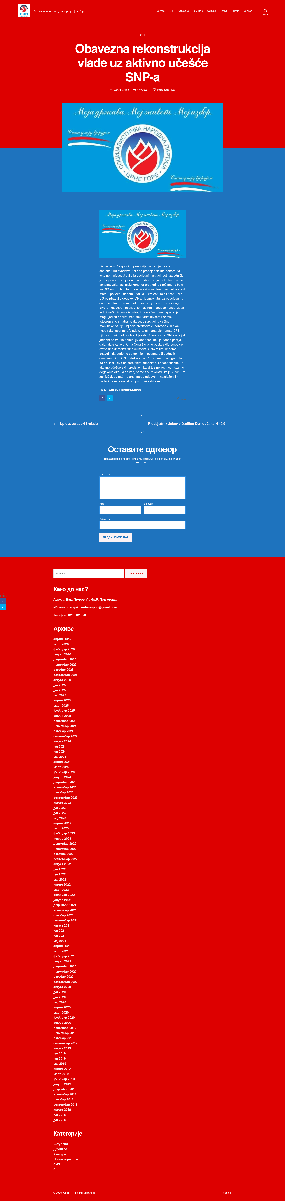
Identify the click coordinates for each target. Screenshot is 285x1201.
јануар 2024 (62, 777)
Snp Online (123, 89)
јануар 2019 (62, 1084)
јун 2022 (59, 874)
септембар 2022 (65, 859)
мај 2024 (59, 756)
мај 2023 (59, 818)
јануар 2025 (62, 715)
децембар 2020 (64, 966)
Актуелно (183, 10)
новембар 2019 (65, 1032)
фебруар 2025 (64, 710)
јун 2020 (59, 997)
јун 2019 (59, 1058)
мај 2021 (59, 940)
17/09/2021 (143, 89)
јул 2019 (59, 1053)
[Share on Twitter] (110, 398)
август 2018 (62, 1109)
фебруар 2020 (64, 1017)
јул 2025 (59, 685)
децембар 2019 (64, 1027)
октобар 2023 (63, 792)
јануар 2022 (62, 899)
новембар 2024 (65, 726)
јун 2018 (59, 1119)
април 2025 (62, 700)
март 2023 (61, 828)
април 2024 (62, 761)
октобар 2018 (63, 1099)
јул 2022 (59, 869)
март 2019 (61, 1073)
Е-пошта (149, 503)
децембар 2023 (64, 782)
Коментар (105, 474)
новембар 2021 (65, 910)
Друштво (198, 10)
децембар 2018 (64, 1089)
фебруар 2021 (64, 956)
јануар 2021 (62, 961)
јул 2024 (59, 746)
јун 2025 (59, 690)
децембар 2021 (64, 904)
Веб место (105, 518)
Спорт (223, 10)
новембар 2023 (65, 787)
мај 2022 (59, 879)
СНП (171, 10)
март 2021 (61, 951)
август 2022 (62, 864)
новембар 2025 (65, 664)
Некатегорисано (65, 1159)
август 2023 (62, 802)
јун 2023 (59, 812)
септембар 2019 (65, 1043)
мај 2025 (59, 695)
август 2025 (62, 679)
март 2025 (61, 705)
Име (102, 503)
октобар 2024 (63, 731)
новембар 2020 (65, 971)
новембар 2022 (65, 848)
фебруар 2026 (64, 649)
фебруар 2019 (64, 1078)
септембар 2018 (65, 1104)
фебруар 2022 (64, 894)
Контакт (247, 10)
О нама (235, 10)
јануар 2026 (62, 654)
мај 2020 (59, 1002)
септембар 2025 (65, 674)
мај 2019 (59, 1063)
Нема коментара (166, 89)
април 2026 (62, 638)
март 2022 (61, 889)
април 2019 (62, 1068)
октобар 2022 (63, 853)
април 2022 (62, 884)
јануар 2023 (62, 838)
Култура (211, 10)
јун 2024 (59, 751)
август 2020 (62, 986)
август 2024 (62, 741)
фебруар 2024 (64, 771)
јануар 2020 (62, 1022)
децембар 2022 (64, 843)
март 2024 (61, 766)
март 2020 (61, 1012)
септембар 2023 (65, 797)
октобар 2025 (63, 669)
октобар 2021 (63, 915)
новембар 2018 (65, 1094)
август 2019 (62, 1048)
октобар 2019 (63, 1038)
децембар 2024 (64, 720)
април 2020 (62, 1007)
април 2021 (62, 945)
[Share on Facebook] (102, 398)
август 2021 (62, 925)
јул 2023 (59, 807)
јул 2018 (59, 1114)
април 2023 (62, 823)
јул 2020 (59, 992)
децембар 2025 (64, 659)
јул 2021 (59, 930)
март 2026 (61, 644)
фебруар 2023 (64, 833)
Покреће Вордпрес (83, 1192)
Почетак (160, 10)
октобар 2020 (63, 976)
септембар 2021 (65, 920)
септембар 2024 (65, 736)
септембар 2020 (65, 981)
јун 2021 (59, 935)
